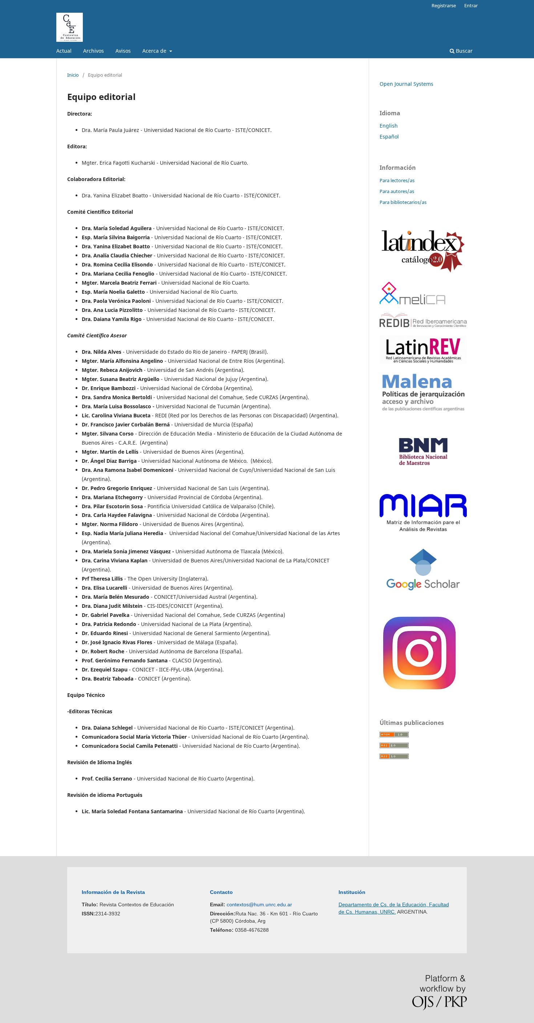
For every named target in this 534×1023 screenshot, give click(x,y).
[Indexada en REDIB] (423, 325)
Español (389, 136)
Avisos (123, 50)
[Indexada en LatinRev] (423, 361)
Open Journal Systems (406, 83)
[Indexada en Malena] (423, 411)
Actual (64, 50)
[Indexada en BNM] (423, 484)
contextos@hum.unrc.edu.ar (259, 904)
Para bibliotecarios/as (403, 202)
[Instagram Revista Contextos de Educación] (420, 692)
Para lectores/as (397, 180)
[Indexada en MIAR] (423, 529)
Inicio (73, 75)
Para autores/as (397, 191)
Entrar (471, 5)
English (389, 125)
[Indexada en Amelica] (412, 302)
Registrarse (444, 5)
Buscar (463, 50)
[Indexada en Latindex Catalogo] (423, 271)
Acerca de (155, 50)
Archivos (93, 50)
